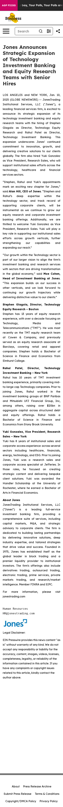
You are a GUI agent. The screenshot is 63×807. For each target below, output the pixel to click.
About (16, 786)
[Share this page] (58, 31)
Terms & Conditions (47, 793)
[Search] (41, 31)
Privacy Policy (48, 801)
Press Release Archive (37, 786)
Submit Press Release (17, 793)
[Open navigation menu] (6, 31)
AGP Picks (9, 5)
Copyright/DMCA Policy (20, 801)
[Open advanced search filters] (49, 31)
